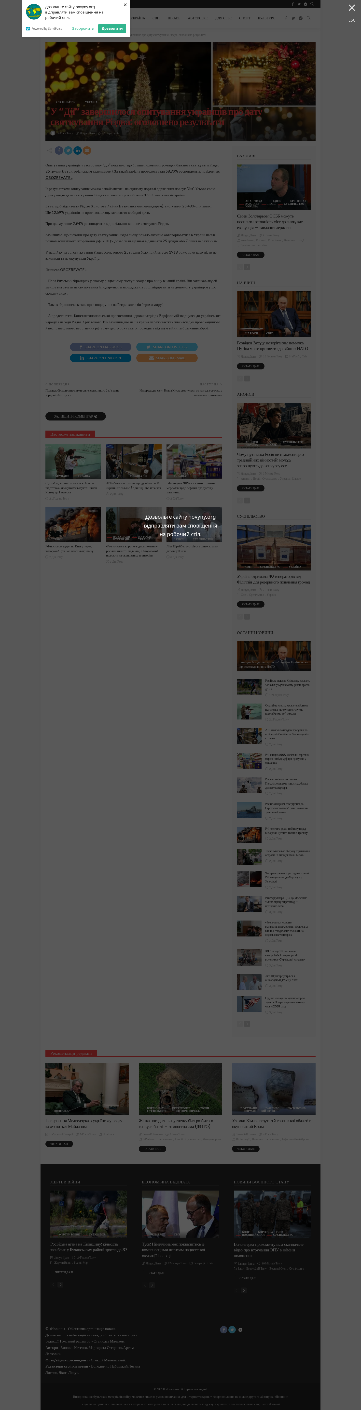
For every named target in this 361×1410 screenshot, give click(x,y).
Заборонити (83, 28)
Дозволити (112, 28)
